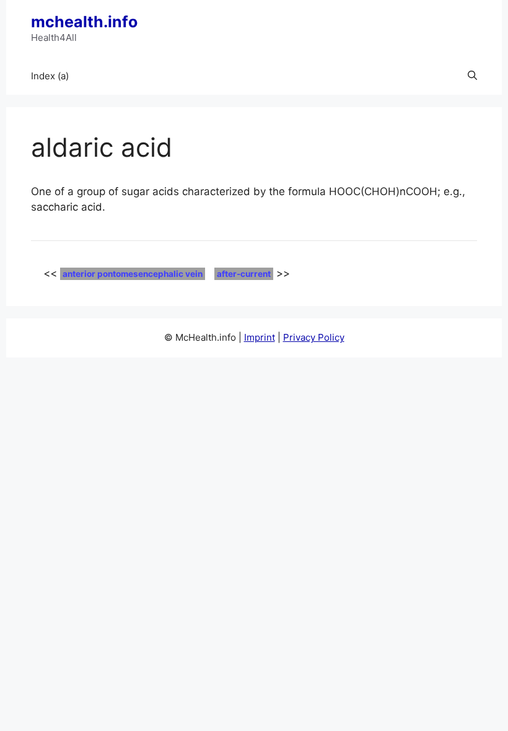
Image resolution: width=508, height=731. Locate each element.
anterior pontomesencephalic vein (133, 274)
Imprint (259, 337)
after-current (244, 274)
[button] (472, 76)
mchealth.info (84, 21)
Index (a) (50, 76)
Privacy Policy (313, 337)
